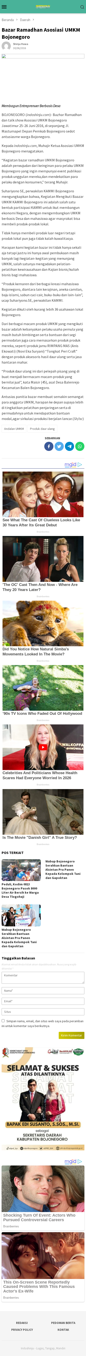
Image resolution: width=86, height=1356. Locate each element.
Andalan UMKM (14, 429)
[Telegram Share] (69, 446)
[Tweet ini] (59, 446)
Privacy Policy (22, 1330)
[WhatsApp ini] (79, 446)
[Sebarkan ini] (48, 446)
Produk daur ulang (42, 429)
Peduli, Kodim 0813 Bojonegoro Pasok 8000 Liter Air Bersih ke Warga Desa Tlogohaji (20, 890)
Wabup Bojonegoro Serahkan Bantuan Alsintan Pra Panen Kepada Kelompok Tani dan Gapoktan (62, 869)
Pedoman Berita (63, 1323)
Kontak (63, 1330)
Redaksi (22, 1323)
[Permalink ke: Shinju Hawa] (6, 46)
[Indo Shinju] (43, 6)
